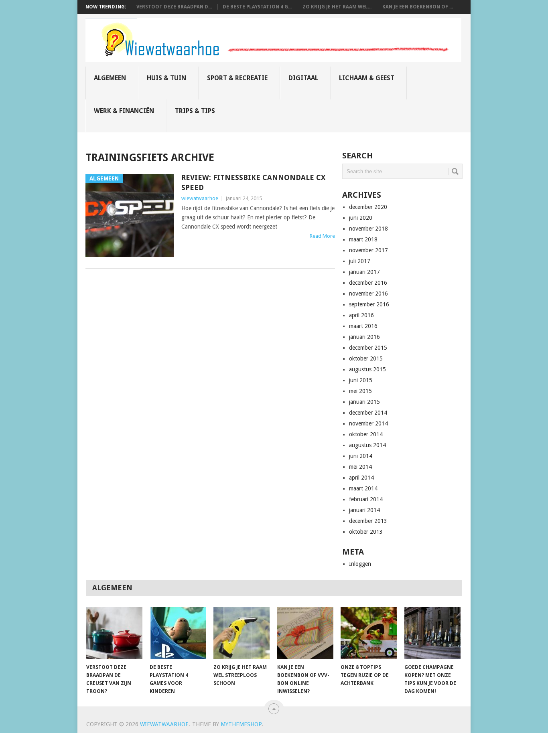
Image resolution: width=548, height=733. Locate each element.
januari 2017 (364, 272)
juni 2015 (360, 380)
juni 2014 (360, 456)
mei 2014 (360, 467)
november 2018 (368, 228)
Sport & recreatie (237, 78)
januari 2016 (364, 337)
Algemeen (110, 78)
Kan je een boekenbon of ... (417, 7)
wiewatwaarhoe (199, 198)
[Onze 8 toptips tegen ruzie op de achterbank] (369, 633)
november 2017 (368, 250)
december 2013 (368, 521)
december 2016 (368, 282)
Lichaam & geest (366, 78)
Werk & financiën (124, 111)
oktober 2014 (366, 434)
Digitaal (303, 78)
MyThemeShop (241, 724)
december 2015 (368, 347)
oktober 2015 (366, 358)
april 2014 (361, 477)
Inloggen (360, 564)
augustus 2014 (367, 445)
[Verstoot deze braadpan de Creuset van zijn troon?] (114, 633)
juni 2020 (360, 218)
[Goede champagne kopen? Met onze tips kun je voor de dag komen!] (432, 633)
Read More (322, 236)
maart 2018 (363, 239)
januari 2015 (364, 402)
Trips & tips (195, 111)
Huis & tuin (166, 78)
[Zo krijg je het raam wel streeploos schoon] (241, 633)
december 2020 (368, 207)
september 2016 (369, 304)
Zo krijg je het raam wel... (336, 7)
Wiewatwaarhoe (164, 724)
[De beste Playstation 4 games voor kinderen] (178, 633)
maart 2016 (363, 326)
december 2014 (368, 412)
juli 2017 (359, 261)
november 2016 (368, 293)
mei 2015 (360, 391)
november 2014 (368, 423)
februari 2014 (366, 499)
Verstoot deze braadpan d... (174, 7)
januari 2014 (364, 510)
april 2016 (361, 315)
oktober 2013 (366, 531)
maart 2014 (363, 488)
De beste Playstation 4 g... (257, 7)
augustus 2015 (367, 369)
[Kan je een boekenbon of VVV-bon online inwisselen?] (305, 633)
